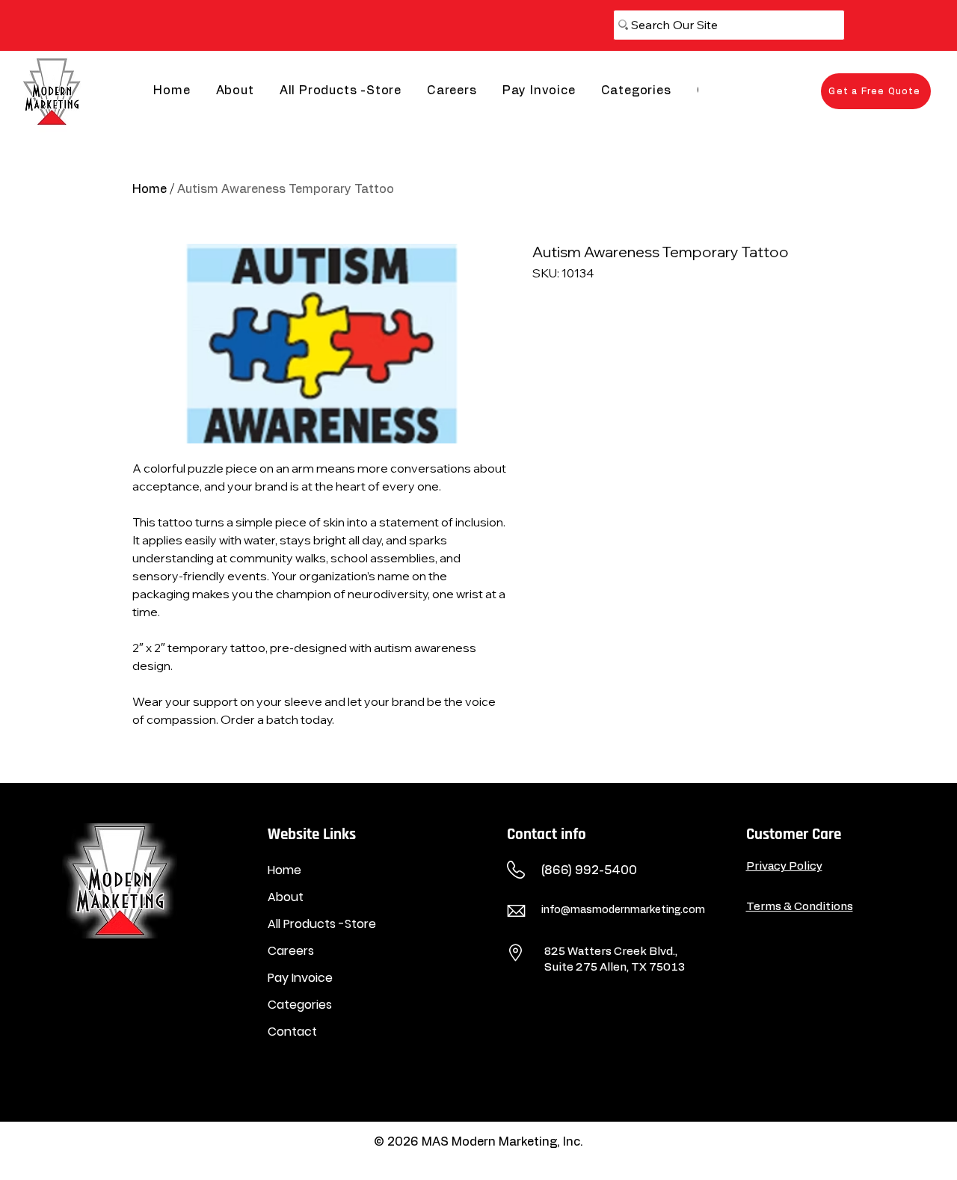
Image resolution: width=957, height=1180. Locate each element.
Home (149, 189)
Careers (291, 950)
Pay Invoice (300, 977)
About (286, 897)
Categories (300, 1004)
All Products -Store (322, 923)
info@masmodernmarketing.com (623, 910)
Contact (292, 1031)
